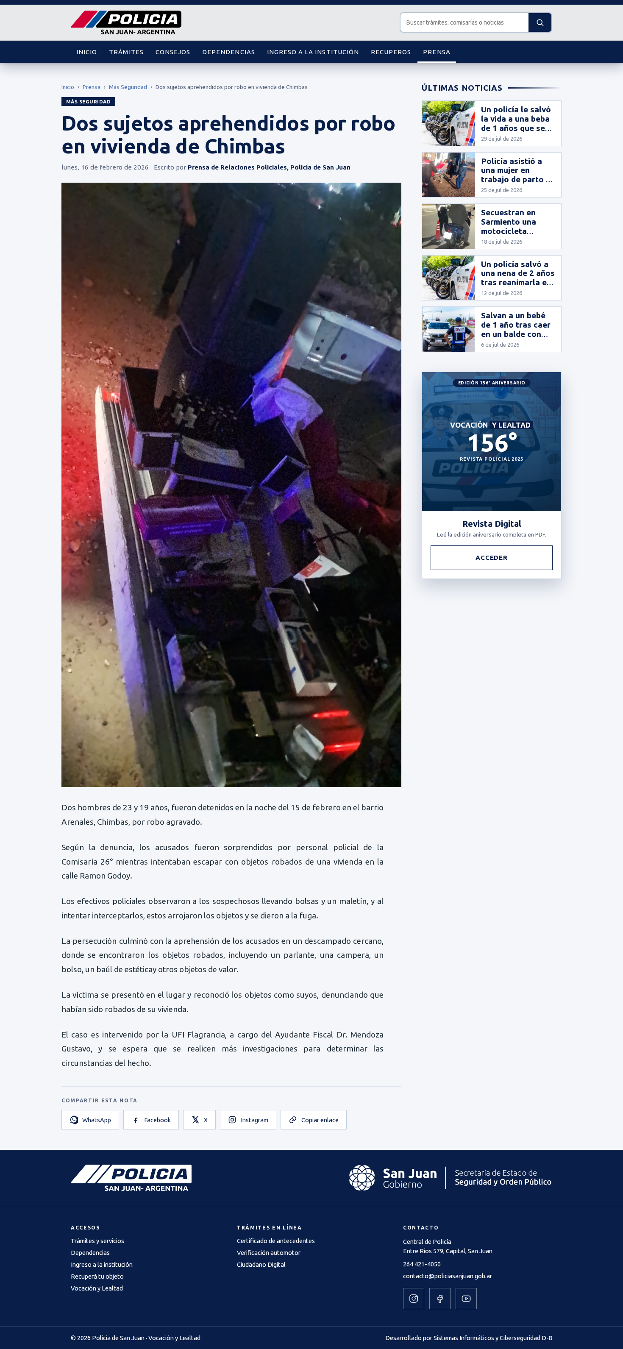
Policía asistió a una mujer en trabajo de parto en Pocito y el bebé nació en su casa (518, 179)
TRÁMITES (126, 52)
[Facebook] (440, 1298)
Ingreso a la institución (102, 1264)
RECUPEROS (391, 52)
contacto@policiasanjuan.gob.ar (447, 1275)
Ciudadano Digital (261, 1264)
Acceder (492, 557)
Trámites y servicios (97, 1240)
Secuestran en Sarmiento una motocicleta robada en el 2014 (515, 226)
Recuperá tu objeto (97, 1276)
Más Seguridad (128, 86)
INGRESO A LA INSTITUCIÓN (313, 52)
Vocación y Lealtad (97, 1288)
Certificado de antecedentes (276, 1240)
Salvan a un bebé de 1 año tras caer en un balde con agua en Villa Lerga (516, 334)
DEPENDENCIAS (228, 52)
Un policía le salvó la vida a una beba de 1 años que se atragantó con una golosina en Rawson (516, 132)
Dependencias (90, 1252)
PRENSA (436, 52)
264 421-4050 (422, 1264)
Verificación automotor (268, 1252)
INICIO (86, 52)
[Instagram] (413, 1298)
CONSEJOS (173, 52)
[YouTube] (466, 1298)
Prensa (91, 86)
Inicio (67, 86)
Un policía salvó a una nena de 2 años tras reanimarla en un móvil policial (518, 278)
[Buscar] (539, 22)
